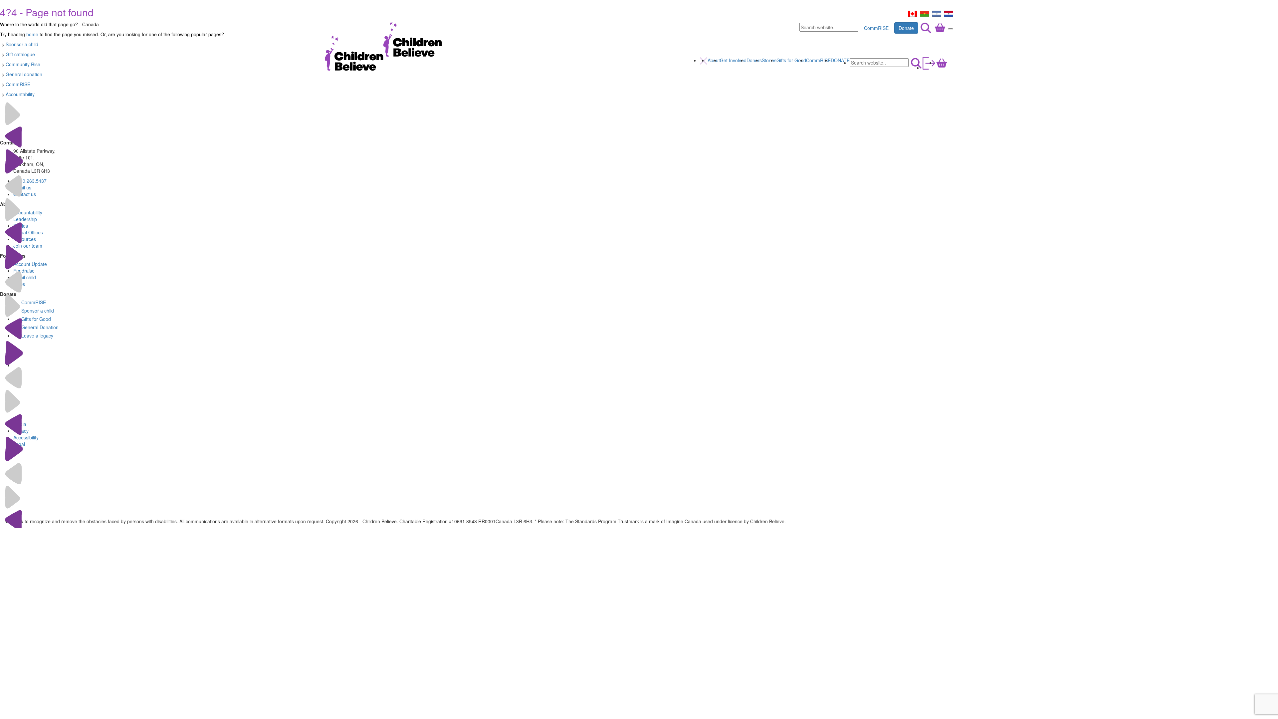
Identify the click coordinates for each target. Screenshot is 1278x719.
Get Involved (733, 60)
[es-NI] (936, 13)
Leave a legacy (37, 335)
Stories (769, 60)
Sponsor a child (37, 310)
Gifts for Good (791, 60)
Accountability (20, 94)
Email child (24, 277)
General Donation (40, 327)
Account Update (30, 264)
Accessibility (26, 437)
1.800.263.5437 (30, 180)
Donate (906, 28)
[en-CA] (912, 13)
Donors (754, 60)
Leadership (25, 219)
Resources (24, 239)
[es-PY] (948, 13)
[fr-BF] (924, 13)
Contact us (24, 194)
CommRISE (876, 28)
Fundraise (24, 270)
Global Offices (28, 232)
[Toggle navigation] (950, 29)
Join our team (27, 245)
